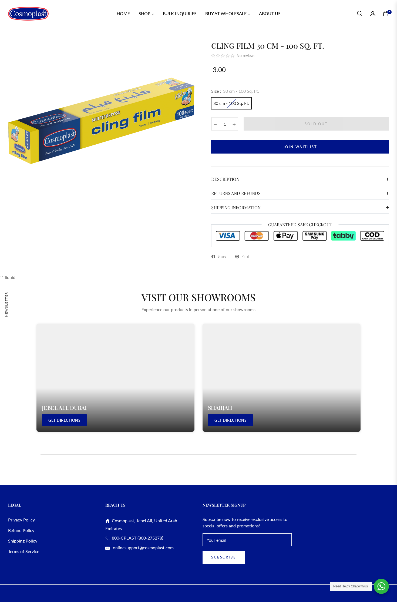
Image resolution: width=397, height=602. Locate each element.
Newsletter (6, 304)
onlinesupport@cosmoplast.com (143, 547)
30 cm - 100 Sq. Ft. (231, 103)
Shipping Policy (22, 540)
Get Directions (64, 420)
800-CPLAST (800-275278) (136, 537)
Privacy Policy (21, 519)
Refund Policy (21, 530)
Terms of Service (23, 551)
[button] (359, 13)
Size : (235, 91)
